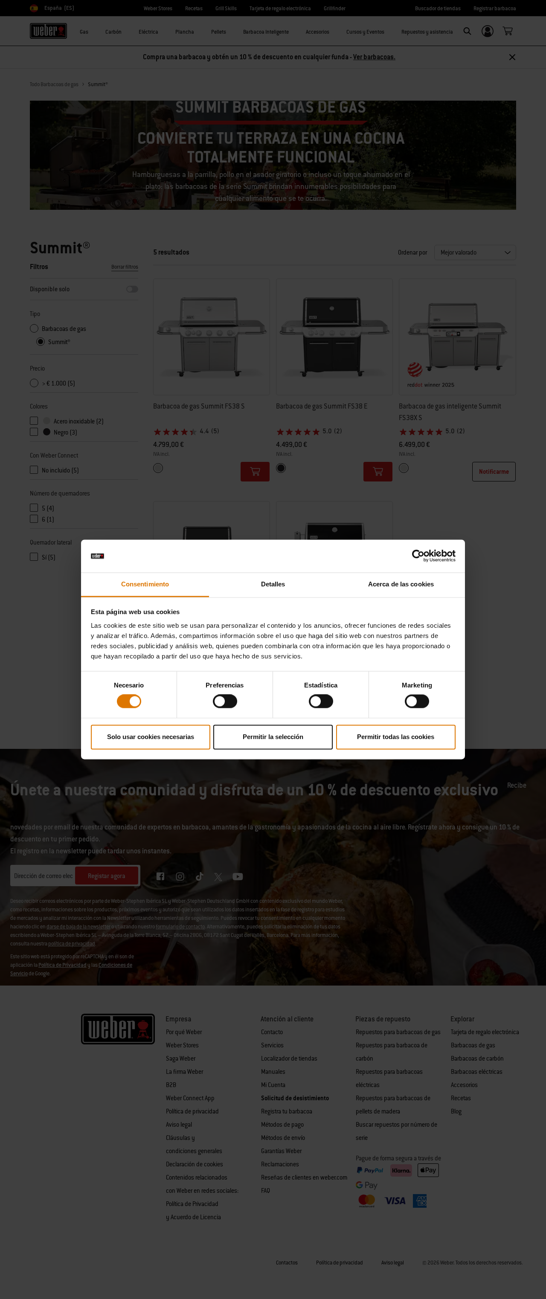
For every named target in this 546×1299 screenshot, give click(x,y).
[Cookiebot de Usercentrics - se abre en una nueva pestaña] (418, 556)
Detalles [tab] (273, 584)
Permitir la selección (273, 736)
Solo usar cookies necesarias (150, 736)
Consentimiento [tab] (145, 584)
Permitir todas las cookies (395, 736)
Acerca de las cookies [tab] (401, 584)
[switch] (225, 701)
